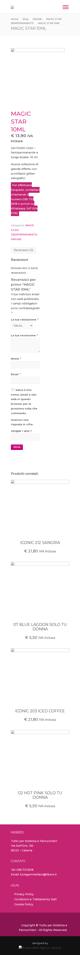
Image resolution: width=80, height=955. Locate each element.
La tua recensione (24, 335)
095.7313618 (25, 870)
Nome (16, 358)
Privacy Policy (24, 894)
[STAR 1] (40, 75)
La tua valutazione (24, 319)
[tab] (23, 250)
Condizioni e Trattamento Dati (35, 899)
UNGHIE (16, 239)
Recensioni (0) (23, 250)
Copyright (28, 925)
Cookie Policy (23, 904)
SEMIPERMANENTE (24, 234)
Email (16, 374)
